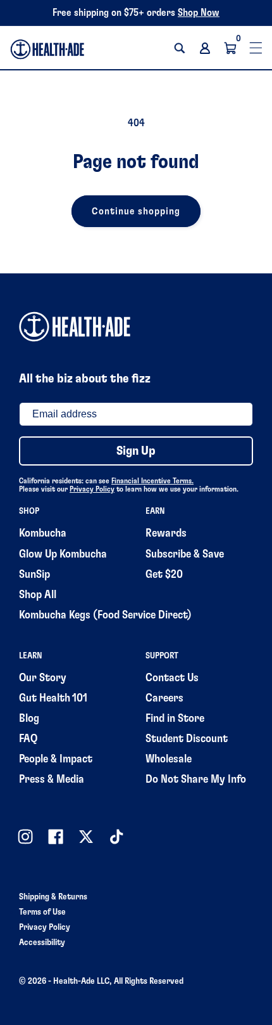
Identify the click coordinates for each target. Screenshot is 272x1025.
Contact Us (172, 678)
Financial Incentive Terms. (152, 481)
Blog (29, 718)
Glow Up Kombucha (63, 554)
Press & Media (51, 779)
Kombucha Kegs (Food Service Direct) (105, 615)
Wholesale (168, 759)
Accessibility (42, 942)
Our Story (42, 678)
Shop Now (198, 13)
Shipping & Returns (53, 896)
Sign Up (136, 451)
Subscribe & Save (184, 554)
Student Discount (186, 739)
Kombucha (42, 533)
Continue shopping (136, 211)
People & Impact (55, 759)
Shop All (37, 595)
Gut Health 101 (53, 698)
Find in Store (174, 718)
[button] (179, 48)
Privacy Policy (92, 489)
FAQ (28, 739)
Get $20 (164, 574)
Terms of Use (42, 912)
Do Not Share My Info (195, 779)
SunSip (34, 574)
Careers (164, 698)
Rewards (166, 533)
